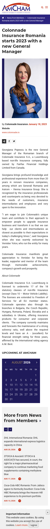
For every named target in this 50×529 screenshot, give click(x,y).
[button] (6, 429)
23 (6, 394)
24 (11, 394)
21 (30, 389)
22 (35, 389)
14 (30, 384)
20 (26, 389)
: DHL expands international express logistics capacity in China (24, 441)
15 (35, 384)
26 (21, 394)
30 (6, 399)
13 (26, 384)
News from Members (15, 18)
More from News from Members (22, 418)
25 (16, 394)
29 (35, 394)
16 (6, 389)
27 (26, 394)
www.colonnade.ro (10, 132)
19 (21, 389)
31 (11, 399)
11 (16, 384)
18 (16, 389)
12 (21, 384)
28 (30, 394)
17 (11, 389)
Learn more (21, 525)
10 (11, 384)
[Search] (42, 7)
